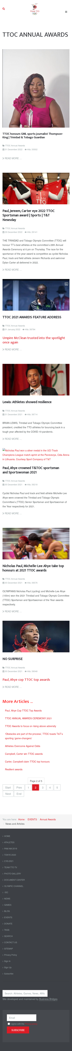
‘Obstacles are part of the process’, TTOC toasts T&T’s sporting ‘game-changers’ (34, 736)
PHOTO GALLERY (12, 873)
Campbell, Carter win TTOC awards (24, 753)
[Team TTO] (34, 9)
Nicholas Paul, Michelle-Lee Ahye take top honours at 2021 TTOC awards (33, 568)
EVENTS (32, 819)
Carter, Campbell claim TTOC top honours (27, 761)
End (19, 794)
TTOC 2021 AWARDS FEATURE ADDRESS (32, 317)
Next (8, 794)
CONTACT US (10, 942)
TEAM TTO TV (10, 867)
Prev (19, 787)
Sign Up (8, 967)
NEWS (7, 898)
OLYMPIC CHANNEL (13, 886)
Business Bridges (48, 999)
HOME (7, 836)
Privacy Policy (10, 954)
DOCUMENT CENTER (14, 879)
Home (21, 819)
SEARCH (8, 936)
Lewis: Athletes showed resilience (27, 402)
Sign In (7, 961)
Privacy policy (31, 1023)
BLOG (7, 911)
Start (8, 787)
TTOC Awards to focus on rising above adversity (30, 726)
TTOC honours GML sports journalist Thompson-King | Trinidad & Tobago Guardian (33, 135)
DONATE (8, 923)
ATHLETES (9, 842)
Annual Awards (48, 819)
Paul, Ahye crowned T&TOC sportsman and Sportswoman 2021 (31, 470)
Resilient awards (13, 769)
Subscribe (8, 973)
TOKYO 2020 (10, 854)
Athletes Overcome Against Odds (22, 746)
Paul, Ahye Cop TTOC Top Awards (23, 710)
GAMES (7, 904)
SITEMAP (8, 948)
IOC (6, 892)
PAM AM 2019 (10, 848)
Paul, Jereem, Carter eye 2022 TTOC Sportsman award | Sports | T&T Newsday (29, 215)
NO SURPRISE (13, 659)
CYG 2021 (9, 861)
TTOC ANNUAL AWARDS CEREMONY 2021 (28, 718)
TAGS (6, 929)
